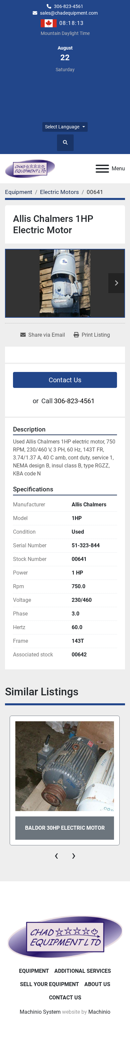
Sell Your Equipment (49, 984)
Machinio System (40, 1012)
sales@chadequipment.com (69, 13)
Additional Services (82, 971)
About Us (97, 984)
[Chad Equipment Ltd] (65, 936)
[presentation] (56, 855)
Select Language (62, 126)
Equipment (34, 971)
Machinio (99, 1012)
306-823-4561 (68, 6)
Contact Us (65, 380)
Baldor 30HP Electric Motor (65, 828)
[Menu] (102, 169)
